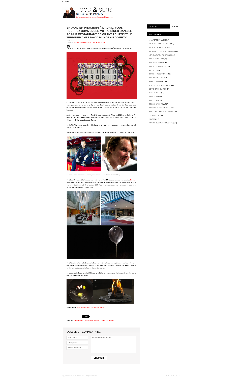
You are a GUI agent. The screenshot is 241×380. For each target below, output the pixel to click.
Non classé (154, 96)
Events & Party (100, 42)
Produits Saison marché (159, 108)
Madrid (111, 320)
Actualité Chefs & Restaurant (82, 42)
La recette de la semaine (159, 85)
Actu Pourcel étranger (159, 44)
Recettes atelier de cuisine (161, 112)
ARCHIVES (65, 1)
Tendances (154, 115)
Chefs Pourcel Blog (78, 375)
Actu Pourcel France (158, 47)
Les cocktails (155, 93)
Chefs (94, 42)
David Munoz (88, 320)
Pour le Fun (154, 100)
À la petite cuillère (157, 40)
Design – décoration (158, 74)
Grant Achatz (104, 320)
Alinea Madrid (78, 320)
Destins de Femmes (157, 78)
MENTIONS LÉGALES (172, 375)
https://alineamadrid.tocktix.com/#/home (90, 308)
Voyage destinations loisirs (161, 123)
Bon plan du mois (156, 59)
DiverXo (96, 320)
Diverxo (133, 180)
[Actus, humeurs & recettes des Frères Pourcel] (87, 18)
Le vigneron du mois (157, 89)
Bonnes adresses (156, 63)
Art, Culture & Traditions (160, 55)
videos (152, 119)
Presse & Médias (156, 104)
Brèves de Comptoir (157, 66)
